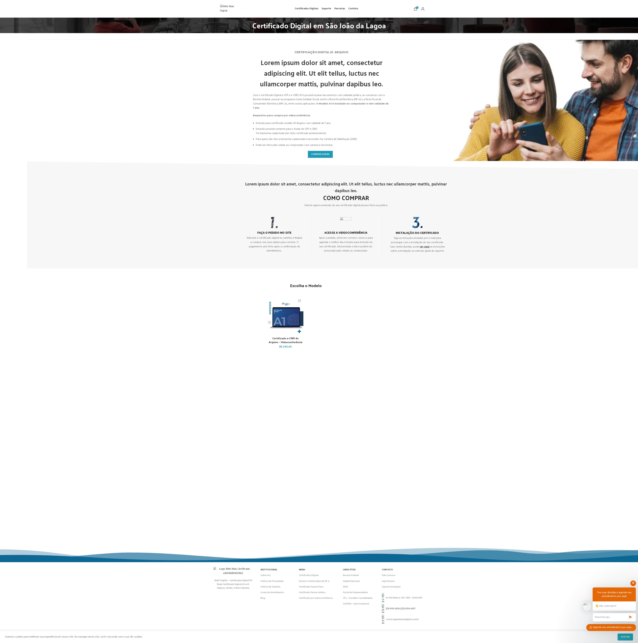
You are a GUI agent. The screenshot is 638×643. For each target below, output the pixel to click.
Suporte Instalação (391, 587)
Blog (263, 598)
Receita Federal (351, 575)
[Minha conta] (423, 8)
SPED (345, 587)
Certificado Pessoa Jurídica (312, 592)
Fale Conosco (388, 575)
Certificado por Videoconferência (316, 598)
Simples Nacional (351, 581)
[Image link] (233, 571)
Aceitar (625, 637)
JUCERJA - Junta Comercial (356, 604)
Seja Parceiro (388, 581)
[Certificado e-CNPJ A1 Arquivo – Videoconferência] (285, 317)
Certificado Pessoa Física (311, 587)
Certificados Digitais (309, 575)
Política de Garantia (270, 587)
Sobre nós (265, 575)
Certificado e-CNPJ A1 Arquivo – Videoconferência (285, 340)
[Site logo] (230, 9)
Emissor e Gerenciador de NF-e (314, 581)
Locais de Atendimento (272, 592)
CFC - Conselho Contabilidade (357, 598)
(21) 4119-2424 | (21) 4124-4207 (400, 609)
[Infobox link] (274, 235)
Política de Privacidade (272, 581)
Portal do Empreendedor (355, 592)
